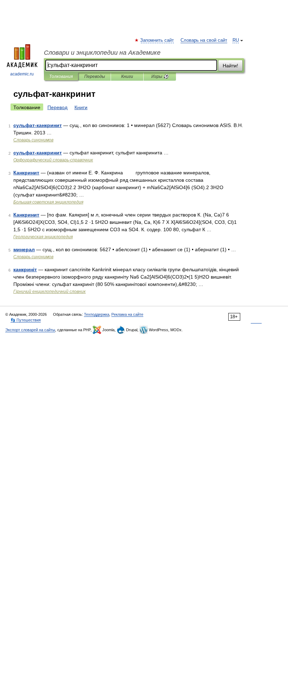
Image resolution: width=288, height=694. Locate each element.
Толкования (61, 76)
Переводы (94, 76)
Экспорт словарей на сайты (30, 330)
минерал (24, 249)
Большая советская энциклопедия (48, 202)
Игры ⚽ (160, 76)
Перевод (57, 107)
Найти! (230, 65)
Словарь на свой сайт (204, 40)
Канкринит (26, 172)
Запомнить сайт (157, 40)
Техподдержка (96, 314)
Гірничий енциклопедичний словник (49, 291)
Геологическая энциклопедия (43, 236)
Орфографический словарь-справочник (53, 160)
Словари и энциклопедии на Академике (102, 52)
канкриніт (25, 269)
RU (236, 40)
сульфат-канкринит (37, 125)
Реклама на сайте (127, 314)
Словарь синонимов (33, 140)
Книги (127, 76)
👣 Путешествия (26, 320)
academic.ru (22, 74)
